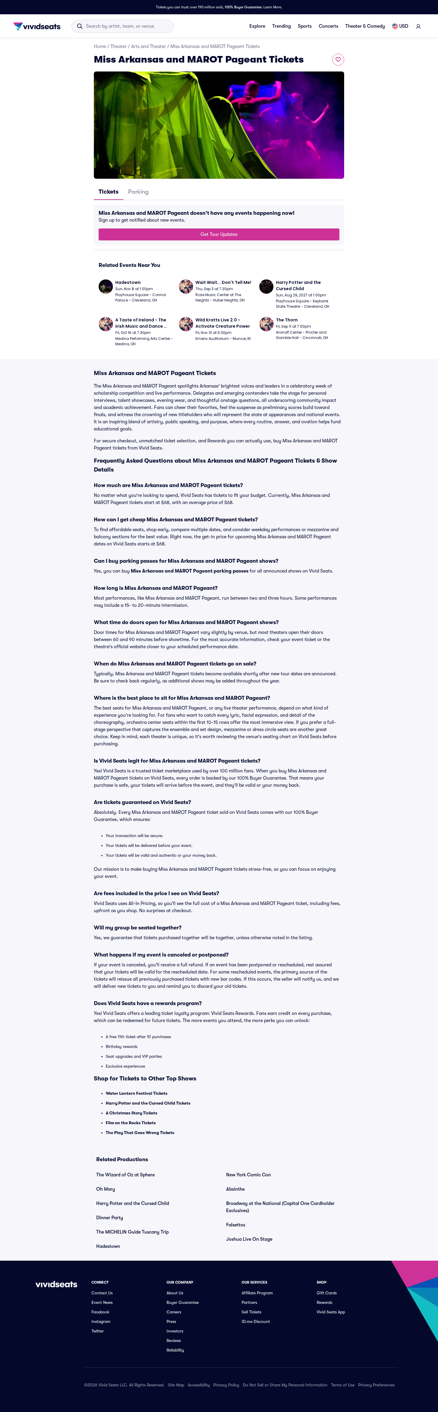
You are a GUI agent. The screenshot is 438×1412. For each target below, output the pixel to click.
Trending (281, 26)
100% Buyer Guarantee (243, 7)
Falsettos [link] (235, 1225)
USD (403, 26)
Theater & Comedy (365, 26)
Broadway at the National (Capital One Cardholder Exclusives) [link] (280, 1207)
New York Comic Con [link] (248, 1175)
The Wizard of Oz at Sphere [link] (125, 1175)
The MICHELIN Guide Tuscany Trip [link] (132, 1232)
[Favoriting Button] (338, 60)
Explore (257, 26)
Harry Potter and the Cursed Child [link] (132, 1203)
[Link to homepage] (38, 26)
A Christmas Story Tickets (131, 1113)
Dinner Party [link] (109, 1217)
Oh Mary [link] (105, 1189)
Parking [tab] (138, 191)
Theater (119, 46)
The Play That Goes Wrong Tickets (140, 1132)
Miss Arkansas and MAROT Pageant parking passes (189, 571)
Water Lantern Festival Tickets (136, 1093)
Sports (305, 26)
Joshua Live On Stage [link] (249, 1239)
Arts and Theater (148, 46)
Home (100, 46)
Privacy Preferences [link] (376, 1385)
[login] (418, 26)
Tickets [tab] (109, 191)
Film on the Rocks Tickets (131, 1122)
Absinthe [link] (235, 1189)
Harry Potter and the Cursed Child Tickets (148, 1103)
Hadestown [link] (108, 1246)
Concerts (328, 26)
